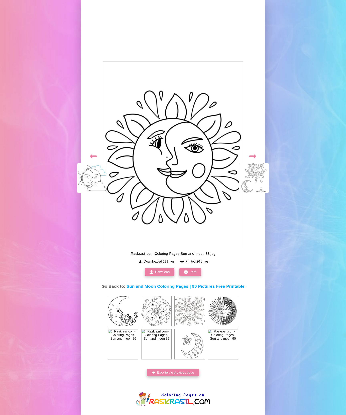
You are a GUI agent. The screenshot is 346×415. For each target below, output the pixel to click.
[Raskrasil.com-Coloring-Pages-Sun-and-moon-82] (156, 344)
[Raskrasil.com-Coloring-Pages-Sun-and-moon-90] (223, 344)
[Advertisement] (173, 32)
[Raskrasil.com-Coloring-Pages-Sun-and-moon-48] (156, 311)
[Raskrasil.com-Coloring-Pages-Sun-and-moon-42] (123, 311)
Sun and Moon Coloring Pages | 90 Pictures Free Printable (185, 286)
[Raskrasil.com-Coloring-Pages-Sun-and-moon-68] (189, 344)
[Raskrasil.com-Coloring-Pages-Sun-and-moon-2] (189, 311)
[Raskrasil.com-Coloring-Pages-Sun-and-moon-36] (123, 344)
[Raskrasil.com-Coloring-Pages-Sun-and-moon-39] (223, 311)
